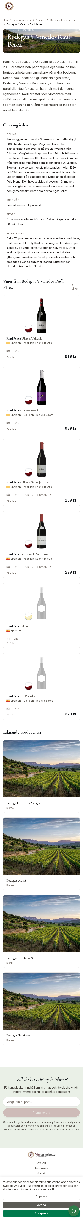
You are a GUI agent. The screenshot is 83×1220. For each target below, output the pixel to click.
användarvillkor (47, 1189)
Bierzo (75, 20)
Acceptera (41, 1213)
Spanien (40, 20)
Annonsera (41, 1168)
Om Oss (42, 1162)
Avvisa (41, 1205)
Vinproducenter (22, 20)
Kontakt (41, 1173)
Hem (5, 20)
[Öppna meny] (76, 6)
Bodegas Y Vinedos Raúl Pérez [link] (24, 24)
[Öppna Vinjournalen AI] (73, 1210)
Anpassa (41, 1196)
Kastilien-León (58, 20)
